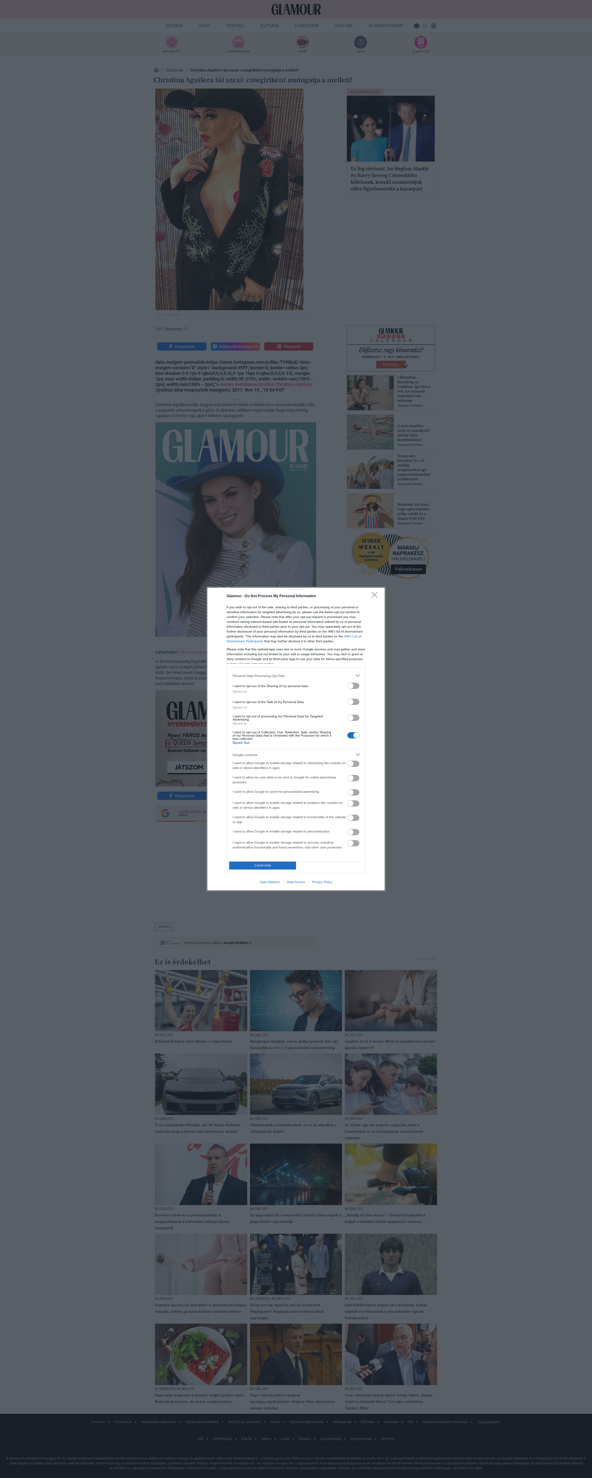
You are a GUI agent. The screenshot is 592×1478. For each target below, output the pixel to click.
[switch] (353, 686)
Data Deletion (270, 882)
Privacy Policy (322, 882)
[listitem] (296, 675)
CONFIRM (262, 865)
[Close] (376, 596)
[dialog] (296, 739)
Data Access (296, 882)
